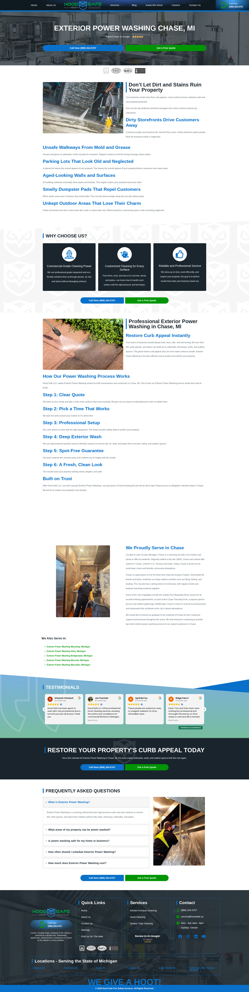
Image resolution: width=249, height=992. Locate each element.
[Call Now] (224, 5)
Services (114, 5)
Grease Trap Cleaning (141, 923)
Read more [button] (52, 720)
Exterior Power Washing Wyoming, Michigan (68, 647)
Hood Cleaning (137, 917)
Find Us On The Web (92, 936)
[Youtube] (204, 936)
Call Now (233, 3)
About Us (51, 5)
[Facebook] (180, 936)
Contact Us (195, 5)
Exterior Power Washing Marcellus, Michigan (68, 665)
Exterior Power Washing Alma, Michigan (66, 651)
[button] (204, 709)
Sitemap (85, 930)
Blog (134, 5)
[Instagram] (188, 936)
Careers (176, 5)
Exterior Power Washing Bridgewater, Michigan (70, 656)
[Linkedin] (196, 936)
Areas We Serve (154, 5)
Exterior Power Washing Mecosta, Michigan (68, 660)
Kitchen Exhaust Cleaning (143, 910)
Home (34, 5)
